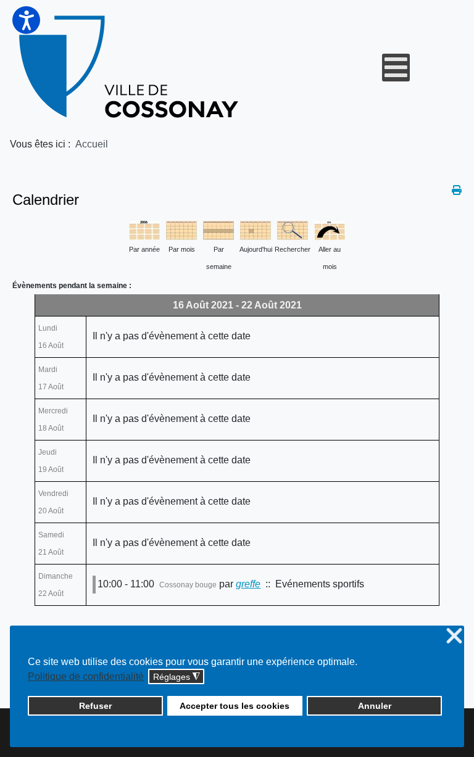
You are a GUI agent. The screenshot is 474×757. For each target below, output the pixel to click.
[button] (26, 20)
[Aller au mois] (329, 229)
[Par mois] (181, 229)
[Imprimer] (457, 190)
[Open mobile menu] (396, 67)
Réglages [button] (176, 677)
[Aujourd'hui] (255, 229)
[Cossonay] (130, 67)
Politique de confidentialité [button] (86, 676)
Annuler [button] (374, 706)
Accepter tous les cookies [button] (234, 706)
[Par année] (144, 229)
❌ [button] (454, 636)
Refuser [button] (95, 706)
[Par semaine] (218, 229)
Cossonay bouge (188, 585)
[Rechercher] (292, 229)
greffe (248, 584)
